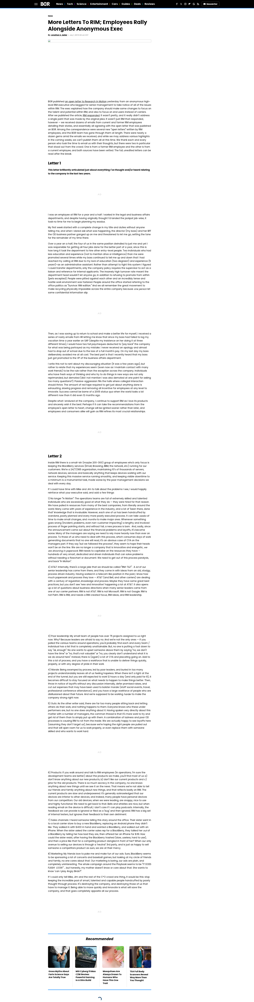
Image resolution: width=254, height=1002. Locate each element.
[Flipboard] (190, 4)
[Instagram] (185, 4)
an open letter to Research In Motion (86, 102)
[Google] (194, 4)
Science (81, 3)
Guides (126, 3)
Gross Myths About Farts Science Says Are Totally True (59, 974)
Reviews (150, 3)
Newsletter (212, 4)
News (59, 3)
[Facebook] (177, 4)
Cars (115, 3)
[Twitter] (181, 4)
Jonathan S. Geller (59, 35)
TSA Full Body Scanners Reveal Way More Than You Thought (139, 976)
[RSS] (198, 4)
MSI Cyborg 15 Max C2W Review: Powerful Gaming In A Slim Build (86, 976)
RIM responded (91, 116)
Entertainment (99, 3)
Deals (137, 3)
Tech (70, 3)
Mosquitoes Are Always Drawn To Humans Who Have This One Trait (112, 977)
